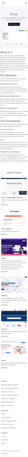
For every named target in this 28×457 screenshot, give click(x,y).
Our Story (4, 436)
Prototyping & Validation (8, 398)
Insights (3, 414)
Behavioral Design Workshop (9, 385)
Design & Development (7, 402)
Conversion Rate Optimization (9, 388)
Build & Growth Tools (7, 424)
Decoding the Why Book (8, 427)
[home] (3, 3)
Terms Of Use (4, 453)
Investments (4, 440)
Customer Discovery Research (9, 395)
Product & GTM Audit (7, 391)
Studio (3, 443)
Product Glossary (6, 417)
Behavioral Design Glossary (8, 421)
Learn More (4, 204)
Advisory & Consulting (7, 405)
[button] (26, 3)
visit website (14, 24)
